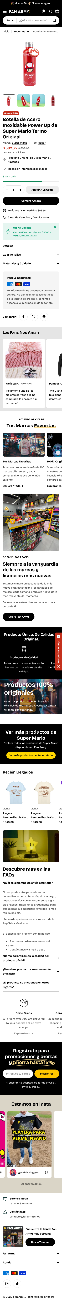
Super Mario (21, 31)
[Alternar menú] (5, 11)
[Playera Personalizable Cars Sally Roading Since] (16, 792)
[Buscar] (54, 20)
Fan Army (19, 1296)
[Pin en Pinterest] (44, 317)
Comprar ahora (31, 200)
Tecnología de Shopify (40, 1296)
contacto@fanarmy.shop (25, 1216)
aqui (41, 949)
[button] (58, 652)
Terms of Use (46, 1082)
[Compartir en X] (34, 317)
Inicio (6, 31)
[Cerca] (55, 227)
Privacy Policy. (31, 1086)
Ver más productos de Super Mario (31, 755)
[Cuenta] (50, 11)
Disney (6, 809)
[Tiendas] (43, 11)
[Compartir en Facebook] (23, 317)
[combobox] (31, 20)
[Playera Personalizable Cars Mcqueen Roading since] (44, 792)
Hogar (41, 142)
